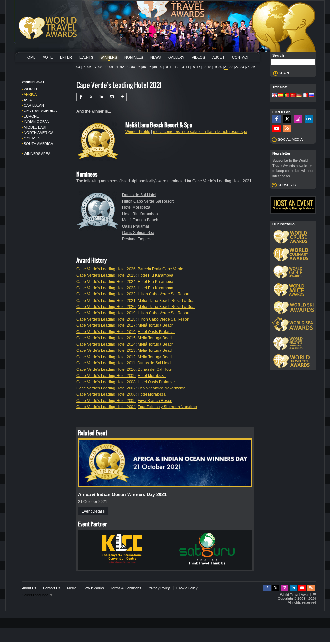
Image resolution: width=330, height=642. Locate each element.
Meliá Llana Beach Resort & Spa (166, 300)
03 (128, 67)
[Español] (280, 95)
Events (86, 57)
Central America (40, 111)
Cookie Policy (187, 588)
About (218, 57)
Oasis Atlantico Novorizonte (162, 388)
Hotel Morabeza (136, 207)
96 (89, 67)
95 (84, 67)
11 (171, 67)
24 (242, 67)
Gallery (176, 57)
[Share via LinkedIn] (101, 97)
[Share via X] (91, 97)
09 (160, 67)
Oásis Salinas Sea (138, 232)
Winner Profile (137, 131)
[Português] (286, 95)
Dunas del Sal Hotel (155, 369)
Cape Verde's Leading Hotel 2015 (106, 338)
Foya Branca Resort (155, 400)
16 (198, 67)
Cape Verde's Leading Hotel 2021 (106, 300)
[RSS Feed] (287, 128)
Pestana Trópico (136, 239)
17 (204, 67)
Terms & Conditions (126, 588)
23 (237, 67)
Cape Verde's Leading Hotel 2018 (106, 319)
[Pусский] (311, 95)
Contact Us (52, 588)
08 (155, 67)
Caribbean (34, 105)
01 (117, 67)
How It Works (93, 588)
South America (38, 144)
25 (248, 67)
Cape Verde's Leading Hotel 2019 (106, 313)
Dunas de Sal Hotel (139, 195)
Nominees (133, 57)
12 (177, 67)
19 (215, 67)
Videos (198, 57)
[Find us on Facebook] (276, 119)
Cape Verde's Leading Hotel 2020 (106, 306)
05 (139, 67)
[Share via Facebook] (81, 97)
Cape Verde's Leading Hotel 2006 (106, 394)
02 (122, 67)
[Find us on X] (287, 119)
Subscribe (288, 185)
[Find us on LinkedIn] (309, 119)
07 (149, 67)
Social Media (290, 139)
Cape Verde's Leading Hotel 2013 (106, 350)
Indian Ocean (36, 122)
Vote (48, 57)
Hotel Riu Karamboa (140, 214)
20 (220, 67)
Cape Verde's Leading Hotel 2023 (106, 288)
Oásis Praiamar (135, 226)
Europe (31, 116)
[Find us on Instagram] (298, 119)
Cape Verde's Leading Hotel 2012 (106, 357)
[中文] (293, 95)
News (155, 57)
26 (253, 67)
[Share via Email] (112, 97)
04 (133, 67)
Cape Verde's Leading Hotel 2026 (106, 269)
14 (187, 67)
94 (78, 67)
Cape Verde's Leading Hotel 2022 (106, 294)
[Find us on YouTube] (276, 128)
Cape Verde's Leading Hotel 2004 (106, 407)
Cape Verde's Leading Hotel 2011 (105, 363)
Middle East (35, 127)
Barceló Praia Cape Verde (160, 269)
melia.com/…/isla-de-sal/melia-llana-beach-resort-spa (200, 131)
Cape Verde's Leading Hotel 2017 (106, 325)
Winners (109, 57)
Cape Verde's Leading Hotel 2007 (106, 388)
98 (100, 67)
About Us (29, 588)
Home (30, 57)
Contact (240, 57)
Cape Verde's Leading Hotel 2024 (106, 281)
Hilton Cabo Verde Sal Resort (148, 201)
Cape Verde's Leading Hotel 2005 (106, 400)
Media (71, 588)
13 (182, 67)
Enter (66, 57)
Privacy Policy (159, 588)
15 (193, 67)
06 (144, 67)
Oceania (32, 138)
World (30, 89)
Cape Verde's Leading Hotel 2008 (106, 382)
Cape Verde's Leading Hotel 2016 (106, 332)
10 (166, 67)
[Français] (305, 95)
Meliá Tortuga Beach (140, 220)
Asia (28, 100)
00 (111, 67)
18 (209, 67)
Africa (30, 94)
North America (38, 133)
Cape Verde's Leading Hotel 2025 (106, 275)
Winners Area (37, 154)
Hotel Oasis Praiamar (156, 332)
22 (231, 67)
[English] (274, 95)
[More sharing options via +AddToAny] (122, 97)
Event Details (93, 511)
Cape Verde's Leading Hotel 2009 (106, 375)
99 (106, 67)
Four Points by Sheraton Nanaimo (167, 407)
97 (95, 67)
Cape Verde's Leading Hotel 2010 (106, 369)
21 (226, 67)
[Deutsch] (299, 95)
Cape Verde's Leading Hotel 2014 (106, 344)
